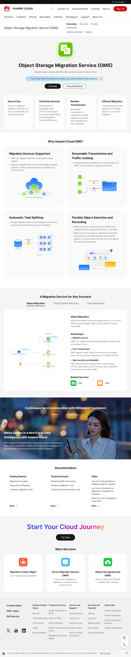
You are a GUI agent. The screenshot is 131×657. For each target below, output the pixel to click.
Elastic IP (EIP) (55, 618)
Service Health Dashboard (76, 634)
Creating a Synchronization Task (65, 489)
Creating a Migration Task (21, 489)
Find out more (105, 653)
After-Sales (13, 611)
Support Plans (75, 628)
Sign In (106, 8)
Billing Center (94, 623)
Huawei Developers (113, 628)
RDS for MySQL (56, 623)
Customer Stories (40, 618)
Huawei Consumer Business (112, 621)
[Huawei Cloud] (18, 8)
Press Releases (39, 632)
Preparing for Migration (20, 485)
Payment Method (95, 632)
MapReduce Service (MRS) (58, 637)
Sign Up (120, 8)
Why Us (36, 613)
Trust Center (38, 623)
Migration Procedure (19, 481)
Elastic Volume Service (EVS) (59, 629)
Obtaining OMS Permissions (63, 481)
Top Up (91, 613)
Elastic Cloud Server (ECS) (58, 612)
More (12, 506)
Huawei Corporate (112, 610)
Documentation (80, 8)
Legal (35, 628)
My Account (93, 628)
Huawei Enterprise (112, 615)
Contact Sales (14, 605)
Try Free (65, 537)
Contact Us (63, 8)
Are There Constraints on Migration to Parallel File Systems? (103, 491)
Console (95, 8)
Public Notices (75, 623)
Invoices (92, 618)
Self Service (13, 616)
